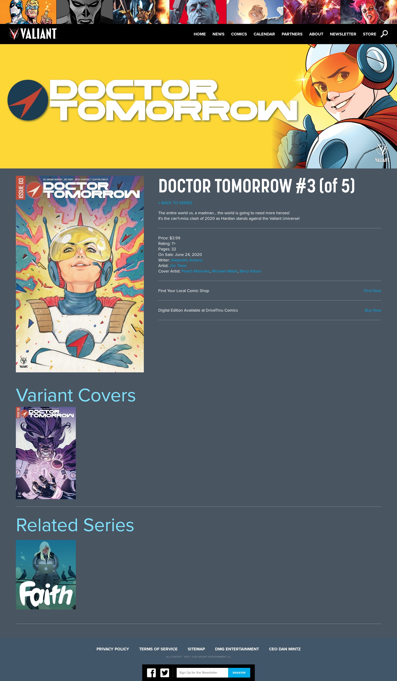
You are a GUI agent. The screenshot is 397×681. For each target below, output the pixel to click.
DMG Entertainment (237, 649)
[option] (46, 453)
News (218, 34)
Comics (239, 34)
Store (369, 34)
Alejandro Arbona (186, 260)
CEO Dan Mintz (285, 649)
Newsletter (343, 34)
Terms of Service (158, 649)
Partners (292, 34)
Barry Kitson (250, 271)
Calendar (264, 34)
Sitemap (196, 649)
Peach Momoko (195, 271)
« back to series (175, 202)
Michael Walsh (225, 271)
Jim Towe (178, 265)
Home (200, 34)
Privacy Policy (112, 649)
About (316, 34)
